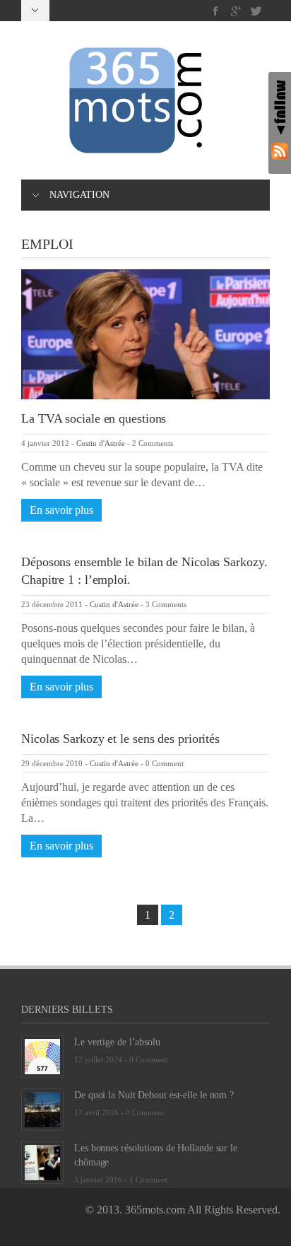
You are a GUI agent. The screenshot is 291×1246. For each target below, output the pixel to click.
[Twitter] (256, 11)
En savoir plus (61, 510)
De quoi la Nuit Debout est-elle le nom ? (154, 1095)
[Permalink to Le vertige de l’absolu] (42, 1055)
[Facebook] (215, 11)
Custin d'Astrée (100, 443)
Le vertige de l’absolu (117, 1042)
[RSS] (279, 151)
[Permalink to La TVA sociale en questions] (145, 333)
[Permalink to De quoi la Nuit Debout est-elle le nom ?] (42, 1108)
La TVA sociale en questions (93, 418)
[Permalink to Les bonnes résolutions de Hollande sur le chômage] (42, 1161)
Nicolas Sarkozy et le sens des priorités (120, 738)
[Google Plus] (236, 11)
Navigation (79, 194)
